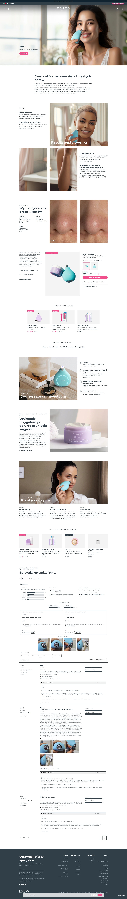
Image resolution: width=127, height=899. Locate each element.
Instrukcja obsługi (25, 279)
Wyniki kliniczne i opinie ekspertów (72, 347)
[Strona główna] (63, 9)
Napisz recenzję (35, 578)
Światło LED (53, 347)
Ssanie (45, 347)
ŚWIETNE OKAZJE (118, 3)
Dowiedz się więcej (26, 450)
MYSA (106, 868)
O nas (106, 859)
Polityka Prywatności (30, 879)
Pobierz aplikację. (66, 519)
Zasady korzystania (103, 876)
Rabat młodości (104, 871)
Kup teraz (24, 53)
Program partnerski (102, 861)
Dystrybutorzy (104, 873)
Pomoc (92, 863)
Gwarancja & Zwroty (63, 865)
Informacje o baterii (63, 876)
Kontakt (66, 859)
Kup (100, 895)
